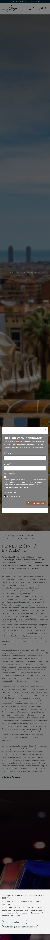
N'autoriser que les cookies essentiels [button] (20, 927)
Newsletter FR (13, 496)
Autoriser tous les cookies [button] (14, 922)
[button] (36, 503)
